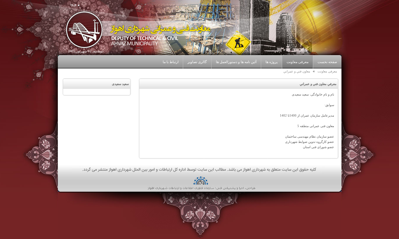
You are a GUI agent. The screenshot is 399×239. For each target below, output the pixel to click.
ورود (73, 4)
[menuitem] (297, 62)
